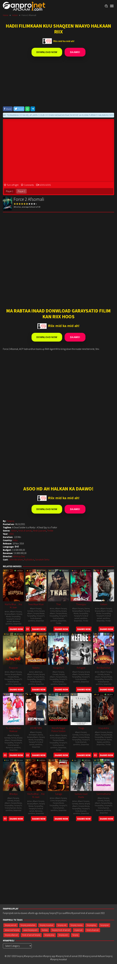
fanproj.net (62, 925)
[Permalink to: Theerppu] (81, 584)
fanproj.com (63, 935)
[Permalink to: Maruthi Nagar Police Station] (58, 708)
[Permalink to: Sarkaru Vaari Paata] (81, 774)
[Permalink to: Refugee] (81, 648)
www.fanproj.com (30, 930)
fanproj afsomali (11, 935)
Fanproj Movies (38, 613)
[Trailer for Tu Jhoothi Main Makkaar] (5, 755)
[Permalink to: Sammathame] (103, 774)
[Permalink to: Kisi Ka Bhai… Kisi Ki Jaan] (13, 584)
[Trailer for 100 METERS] (27, 755)
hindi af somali (25, 530)
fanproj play (49, 935)
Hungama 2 (58, 667)
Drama (58, 611)
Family (13, 738)
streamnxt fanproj (12, 930)
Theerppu (81, 604)
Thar (58, 604)
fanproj (75, 935)
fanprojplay (91, 925)
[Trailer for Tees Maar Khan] (27, 629)
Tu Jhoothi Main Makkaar (13, 729)
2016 (11, 533)
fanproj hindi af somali (61, 930)
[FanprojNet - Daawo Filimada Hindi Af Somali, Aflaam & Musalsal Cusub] (24, 5)
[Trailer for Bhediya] (5, 818)
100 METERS (36, 728)
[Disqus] (58, 863)
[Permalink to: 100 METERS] (36, 708)
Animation (33, 734)
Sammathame (103, 793)
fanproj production (28, 925)
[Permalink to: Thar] (58, 584)
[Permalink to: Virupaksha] (103, 708)
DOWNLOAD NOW (46, 52)
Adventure (38, 672)
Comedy (30, 611)
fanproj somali (10, 925)
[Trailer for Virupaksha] (95, 755)
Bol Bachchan (103, 667)
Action (14, 530)
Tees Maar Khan (36, 604)
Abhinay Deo (19, 556)
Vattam (103, 604)
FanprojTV (10, 619)
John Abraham (16, 559)
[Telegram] (32, 108)
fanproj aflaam (10, 614)
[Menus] (112, 6)
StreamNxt (17, 624)
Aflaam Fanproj (16, 611)
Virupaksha (103, 728)
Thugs (81, 728)
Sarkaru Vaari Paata (81, 795)
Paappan (13, 667)
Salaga (58, 793)
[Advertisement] (58, 83)
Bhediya (13, 793)
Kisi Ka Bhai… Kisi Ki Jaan (13, 606)
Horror (109, 739)
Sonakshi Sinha (42, 559)
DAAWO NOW (16, 629)
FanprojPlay (16, 616)
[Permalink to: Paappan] (13, 648)
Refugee (81, 667)
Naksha (35, 667)
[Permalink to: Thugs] (81, 708)
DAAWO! (75, 52)
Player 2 (21, 191)
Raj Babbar (29, 559)
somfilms (9, 624)
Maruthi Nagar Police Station (58, 729)
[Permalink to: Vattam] (103, 584)
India (15, 540)
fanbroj (45, 930)
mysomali (78, 930)
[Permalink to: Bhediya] (13, 774)
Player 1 (9, 191)
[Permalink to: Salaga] (58, 774)
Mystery (99, 742)
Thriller (50, 530)
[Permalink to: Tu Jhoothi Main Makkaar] (13, 708)
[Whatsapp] (27, 108)
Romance (16, 621)
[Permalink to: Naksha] (36, 648)
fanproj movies (76, 925)
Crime (36, 611)
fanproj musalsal (46, 925)
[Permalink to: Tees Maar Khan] (36, 584)
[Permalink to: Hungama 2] (58, 648)
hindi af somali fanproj (31, 935)
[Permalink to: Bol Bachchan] (103, 648)
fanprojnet (104, 925)
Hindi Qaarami (39, 530)
